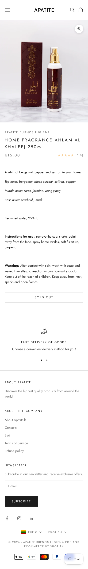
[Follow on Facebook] (7, 518)
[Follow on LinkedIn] (31, 518)
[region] (44, 340)
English (55, 532)
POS (68, 542)
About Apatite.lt (15, 419)
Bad (7, 435)
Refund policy (14, 450)
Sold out (44, 297)
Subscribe (21, 501)
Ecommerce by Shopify (44, 546)
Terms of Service (16, 443)
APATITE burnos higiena (27, 132)
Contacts (11, 427)
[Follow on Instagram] (19, 518)
